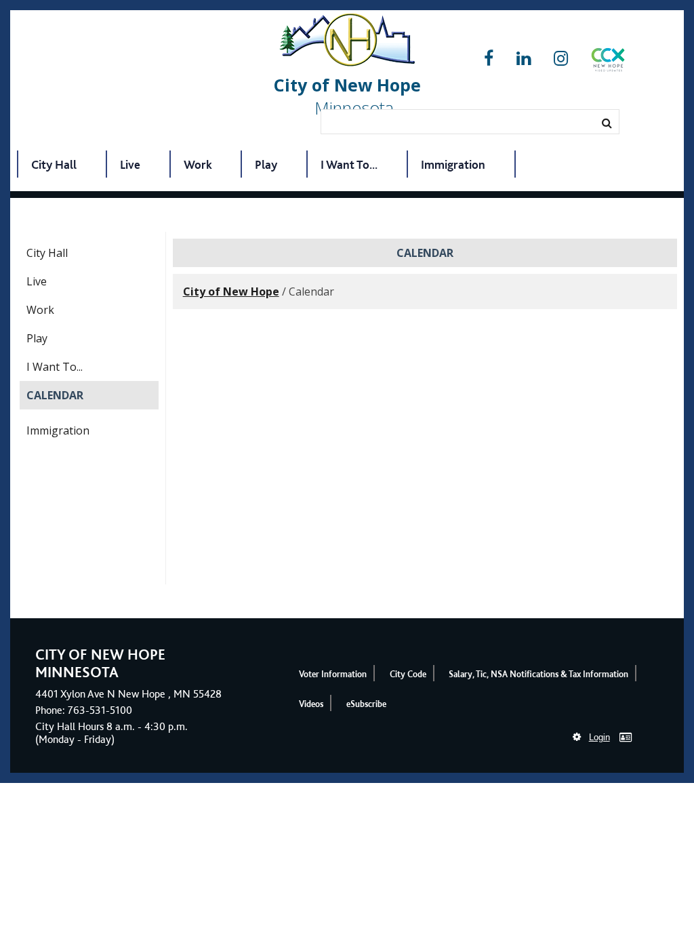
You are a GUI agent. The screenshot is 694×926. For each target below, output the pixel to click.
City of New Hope (231, 291)
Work (198, 164)
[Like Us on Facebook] (488, 58)
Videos (311, 704)
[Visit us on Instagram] (561, 58)
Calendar (54, 395)
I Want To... (349, 164)
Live (130, 164)
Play (266, 164)
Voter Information (333, 674)
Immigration (453, 164)
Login (599, 737)
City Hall (54, 164)
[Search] (606, 123)
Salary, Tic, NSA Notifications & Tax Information (538, 674)
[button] (608, 62)
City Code (408, 674)
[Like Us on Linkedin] (523, 58)
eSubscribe (366, 704)
